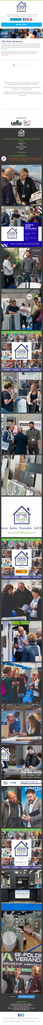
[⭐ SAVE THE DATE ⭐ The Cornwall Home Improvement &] (21, 807)
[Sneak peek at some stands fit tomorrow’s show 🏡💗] (21, 890)
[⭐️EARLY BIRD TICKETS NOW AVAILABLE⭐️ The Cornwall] (21, 765)
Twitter (22, 1015)
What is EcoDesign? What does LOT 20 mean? (21, 1008)
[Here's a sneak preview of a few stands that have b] (21, 931)
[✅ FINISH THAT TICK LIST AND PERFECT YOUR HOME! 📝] (21, 309)
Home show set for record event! (21, 1004)
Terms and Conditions (15, 1021)
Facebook (24, 19)
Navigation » (21, 25)
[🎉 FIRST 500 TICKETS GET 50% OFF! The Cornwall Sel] (21, 185)
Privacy (38, 1021)
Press (21, 145)
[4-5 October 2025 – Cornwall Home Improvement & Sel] (21, 226)
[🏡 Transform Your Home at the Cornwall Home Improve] (21, 434)
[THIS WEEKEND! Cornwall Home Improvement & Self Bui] (21, 973)
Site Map (24, 1021)
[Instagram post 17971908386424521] (21, 517)
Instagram (28, 19)
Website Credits (31, 1021)
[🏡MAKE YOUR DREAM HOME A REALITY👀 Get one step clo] (21, 641)
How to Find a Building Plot (21, 1009)
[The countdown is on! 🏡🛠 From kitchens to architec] (21, 351)
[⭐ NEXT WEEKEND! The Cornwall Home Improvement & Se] (21, 558)
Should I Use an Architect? (21, 1006)
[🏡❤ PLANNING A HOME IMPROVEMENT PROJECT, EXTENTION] (21, 682)
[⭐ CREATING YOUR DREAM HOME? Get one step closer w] (21, 724)
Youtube (31, 19)
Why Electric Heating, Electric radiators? (21, 1005)
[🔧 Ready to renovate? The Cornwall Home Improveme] (21, 475)
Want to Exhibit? (21, 147)
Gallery (21, 149)
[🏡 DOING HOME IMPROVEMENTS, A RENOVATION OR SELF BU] (21, 848)
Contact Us (21, 143)
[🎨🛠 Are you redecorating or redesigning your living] (21, 268)
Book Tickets (16, 19)
